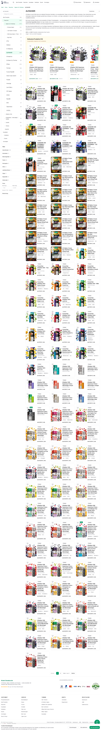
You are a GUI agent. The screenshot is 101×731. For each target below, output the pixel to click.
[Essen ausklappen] (3, 138)
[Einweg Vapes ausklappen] (6, 27)
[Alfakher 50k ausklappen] (5, 114)
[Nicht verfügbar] (30, 49)
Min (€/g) (4, 185)
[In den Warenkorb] (91, 49)
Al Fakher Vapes (45, 702)
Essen (41, 2)
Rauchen (25, 2)
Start (2, 7)
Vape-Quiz (23, 716)
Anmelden (64, 699)
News (22, 702)
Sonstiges (46, 2)
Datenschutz (85, 704)
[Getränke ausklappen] (3, 135)
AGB (83, 702)
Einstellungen (73, 727)
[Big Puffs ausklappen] (6, 37)
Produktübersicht (5, 699)
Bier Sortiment (45, 707)
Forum (22, 704)
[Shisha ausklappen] (5, 125)
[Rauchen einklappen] (3, 20)
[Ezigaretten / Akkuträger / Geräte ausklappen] (5, 118)
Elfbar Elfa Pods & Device (48, 709)
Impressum (84, 699)
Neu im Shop (4, 716)
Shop (6, 7)
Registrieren (65, 702)
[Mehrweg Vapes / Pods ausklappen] (6, 34)
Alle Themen (44, 699)
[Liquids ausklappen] (5, 122)
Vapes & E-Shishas (19, 7)
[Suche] (13, 2)
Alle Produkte (19, 2)
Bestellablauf (24, 699)
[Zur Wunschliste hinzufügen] (30, 46)
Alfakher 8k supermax (47, 704)
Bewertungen (24, 711)
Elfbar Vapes (44, 711)
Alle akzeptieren (94, 727)
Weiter (73, 673)
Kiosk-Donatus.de (7, 680)
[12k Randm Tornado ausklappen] (6, 30)
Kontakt (23, 707)
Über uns (23, 709)
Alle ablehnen (83, 727)
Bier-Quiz (23, 714)
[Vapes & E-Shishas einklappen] (5, 23)
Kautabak (31, 2)
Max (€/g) (15, 185)
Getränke (37, 2)
